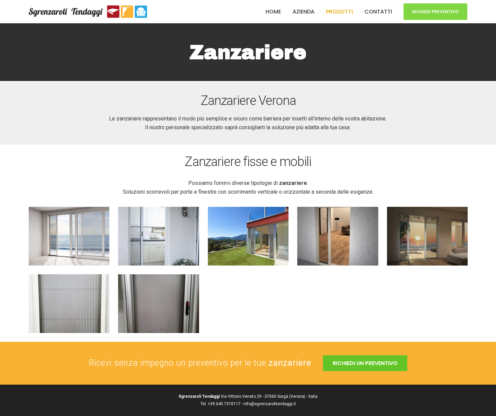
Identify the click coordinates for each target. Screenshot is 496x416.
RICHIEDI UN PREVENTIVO (365, 363)
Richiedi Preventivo (435, 12)
